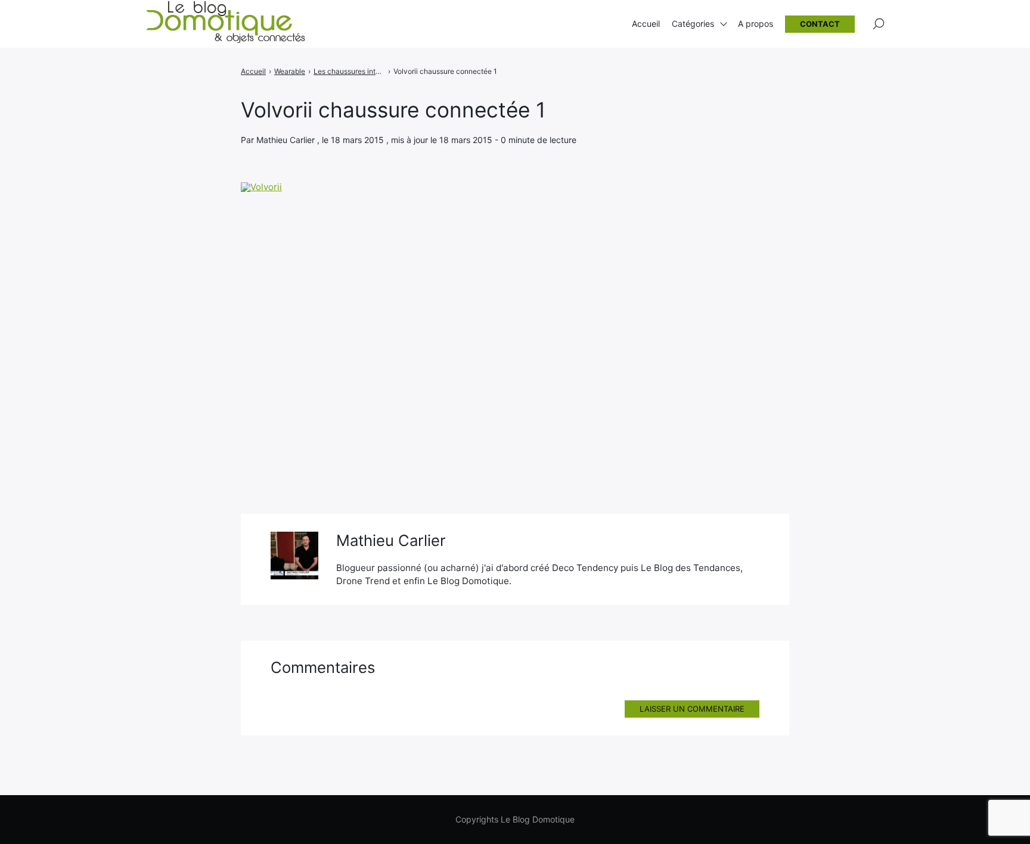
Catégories (693, 23)
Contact (820, 24)
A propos (755, 23)
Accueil (646, 23)
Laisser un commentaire (692, 708)
